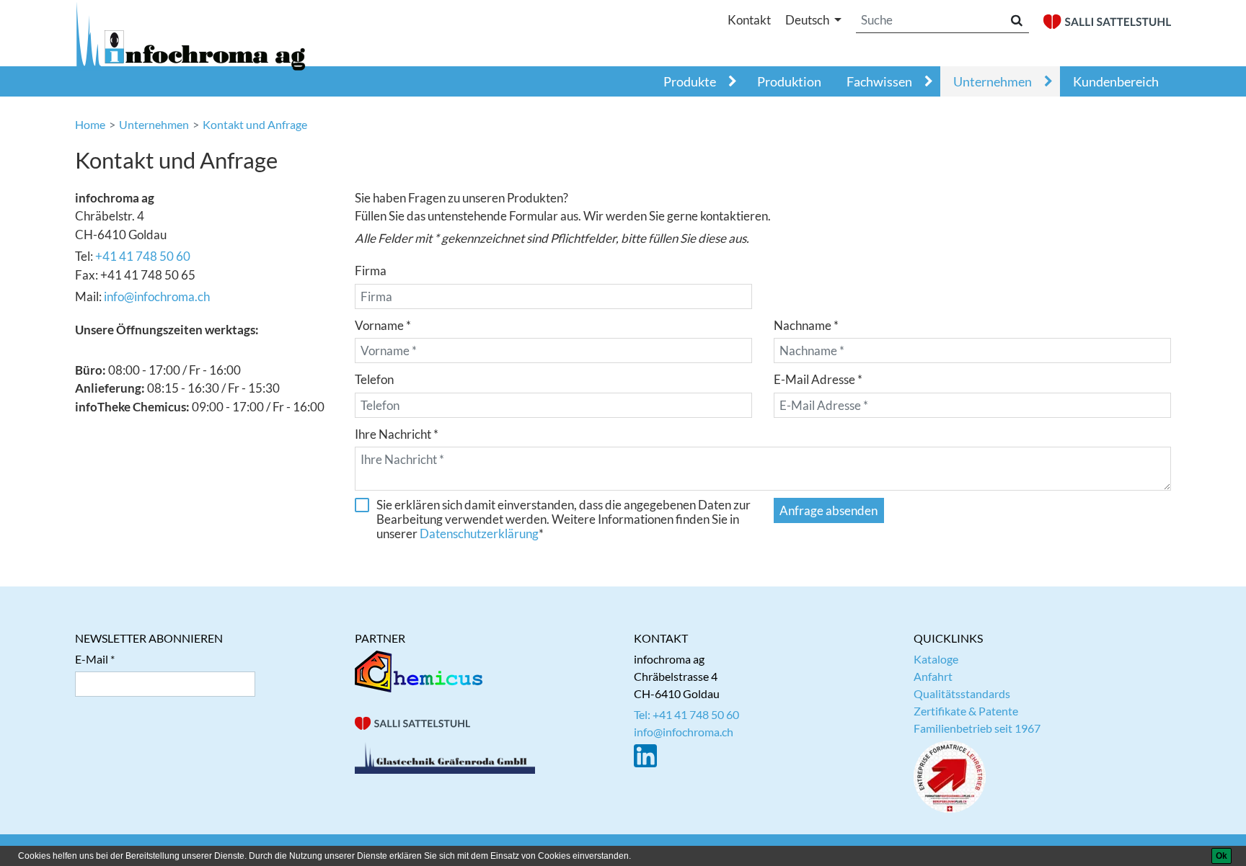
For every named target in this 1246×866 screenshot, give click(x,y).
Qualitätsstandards (962, 693)
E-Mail (91, 659)
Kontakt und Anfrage (255, 124)
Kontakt (749, 19)
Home (90, 124)
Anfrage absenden (828, 510)
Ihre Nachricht (393, 434)
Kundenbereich (1116, 81)
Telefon (374, 379)
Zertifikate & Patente (966, 711)
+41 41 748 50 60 (142, 256)
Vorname (379, 325)
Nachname (802, 325)
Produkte (689, 81)
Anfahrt (933, 676)
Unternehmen (992, 81)
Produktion (789, 81)
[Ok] (1221, 856)
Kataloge (936, 659)
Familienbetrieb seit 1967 (977, 728)
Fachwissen (879, 81)
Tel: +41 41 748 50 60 (686, 714)
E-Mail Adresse (814, 379)
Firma (370, 270)
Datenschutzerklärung (479, 533)
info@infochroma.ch (157, 296)
